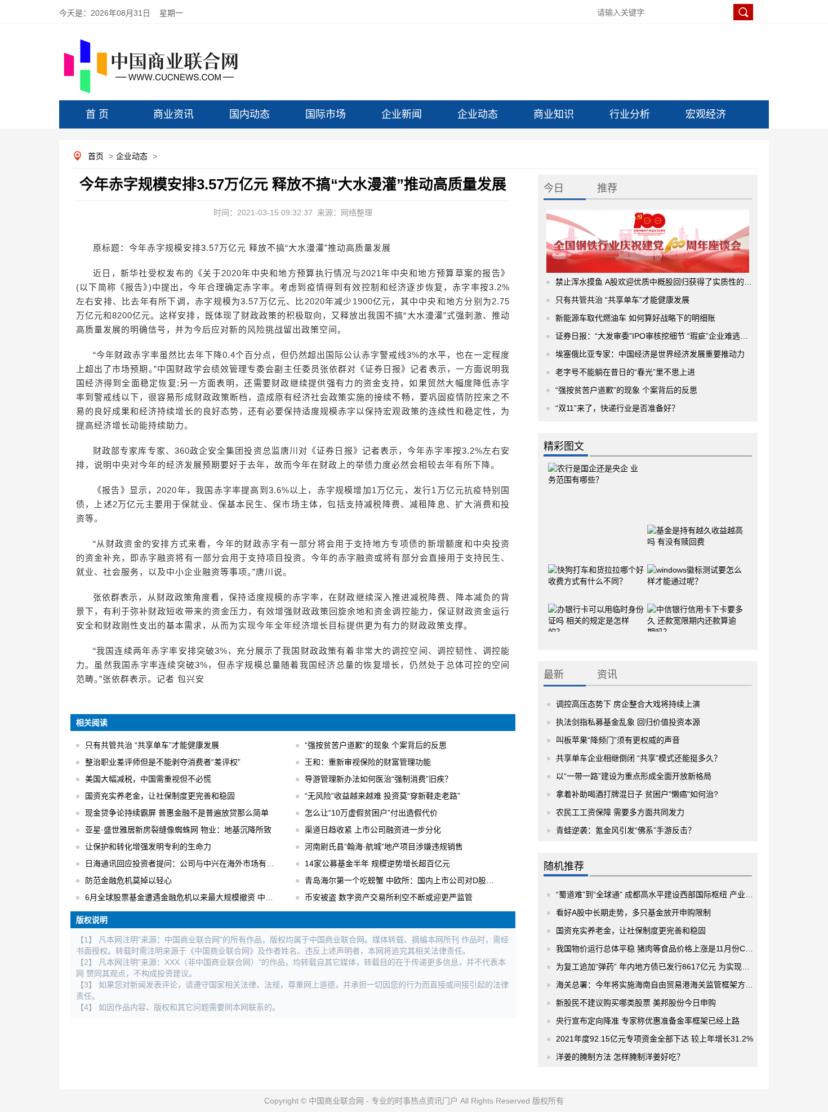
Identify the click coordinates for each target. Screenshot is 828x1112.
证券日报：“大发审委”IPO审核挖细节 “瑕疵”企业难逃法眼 (655, 335)
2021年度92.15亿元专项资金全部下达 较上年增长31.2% (654, 1038)
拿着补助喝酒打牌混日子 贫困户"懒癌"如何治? (637, 794)
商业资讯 (173, 114)
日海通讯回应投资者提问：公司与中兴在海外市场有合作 (183, 863)
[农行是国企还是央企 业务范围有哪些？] (596, 484)
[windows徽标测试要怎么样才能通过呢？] (695, 571)
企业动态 (477, 114)
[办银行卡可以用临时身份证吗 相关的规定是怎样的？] (596, 611)
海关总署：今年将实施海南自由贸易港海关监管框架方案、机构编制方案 (682, 984)
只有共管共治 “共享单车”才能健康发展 (152, 745)
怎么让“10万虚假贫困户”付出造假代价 (371, 812)
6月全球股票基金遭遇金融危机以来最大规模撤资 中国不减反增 (195, 897)
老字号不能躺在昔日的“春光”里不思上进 (625, 371)
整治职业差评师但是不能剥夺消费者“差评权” (163, 762)
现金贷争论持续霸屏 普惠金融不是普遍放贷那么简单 (177, 812)
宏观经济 (705, 114)
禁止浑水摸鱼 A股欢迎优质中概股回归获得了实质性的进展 (657, 281)
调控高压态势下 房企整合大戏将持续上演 (628, 703)
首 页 (97, 114)
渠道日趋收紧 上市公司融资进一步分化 (373, 829)
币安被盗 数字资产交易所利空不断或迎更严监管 (389, 897)
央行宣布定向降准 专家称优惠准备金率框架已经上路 (648, 1020)
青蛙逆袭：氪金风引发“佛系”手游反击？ (626, 830)
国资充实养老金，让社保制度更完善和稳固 (160, 795)
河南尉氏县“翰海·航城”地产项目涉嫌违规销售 (384, 846)
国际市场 (325, 114)
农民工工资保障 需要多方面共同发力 (620, 812)
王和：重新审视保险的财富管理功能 (368, 762)
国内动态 (249, 114)
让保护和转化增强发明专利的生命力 (148, 846)
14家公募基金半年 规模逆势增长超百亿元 (377, 863)
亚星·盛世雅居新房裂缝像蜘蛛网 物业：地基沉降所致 (178, 829)
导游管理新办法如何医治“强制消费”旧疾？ (378, 778)
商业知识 (553, 114)
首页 (96, 156)
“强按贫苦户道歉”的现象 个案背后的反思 (376, 745)
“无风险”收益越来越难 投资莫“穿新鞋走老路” (382, 795)
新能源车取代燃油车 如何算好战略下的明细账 (635, 317)
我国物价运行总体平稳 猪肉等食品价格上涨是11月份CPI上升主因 (670, 948)
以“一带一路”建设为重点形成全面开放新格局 (633, 776)
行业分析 (629, 114)
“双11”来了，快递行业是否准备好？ (617, 408)
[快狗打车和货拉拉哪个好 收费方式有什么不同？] (596, 571)
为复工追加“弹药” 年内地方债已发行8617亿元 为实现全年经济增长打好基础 (688, 966)
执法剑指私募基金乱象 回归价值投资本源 (628, 721)
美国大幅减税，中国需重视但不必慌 (148, 778)
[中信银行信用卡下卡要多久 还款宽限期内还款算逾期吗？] (695, 611)
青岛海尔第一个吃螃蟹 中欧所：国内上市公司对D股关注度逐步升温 (423, 880)
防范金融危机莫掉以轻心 (128, 880)
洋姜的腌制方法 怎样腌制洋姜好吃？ (620, 1056)
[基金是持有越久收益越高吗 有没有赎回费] (695, 532)
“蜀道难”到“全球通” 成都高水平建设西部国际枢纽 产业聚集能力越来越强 (682, 894)
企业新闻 (401, 114)
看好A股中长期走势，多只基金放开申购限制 (633, 912)
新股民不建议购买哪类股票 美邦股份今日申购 (636, 1002)
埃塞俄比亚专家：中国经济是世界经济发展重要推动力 (650, 353)
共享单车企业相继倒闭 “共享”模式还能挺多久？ (639, 758)
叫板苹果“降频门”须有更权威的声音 (618, 740)
